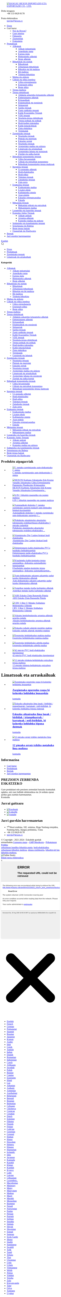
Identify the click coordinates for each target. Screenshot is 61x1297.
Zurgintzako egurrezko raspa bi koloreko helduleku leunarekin (31, 692)
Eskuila (21, 200)
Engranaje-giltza (25, 85)
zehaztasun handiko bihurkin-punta (16, 847)
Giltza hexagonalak (26, 159)
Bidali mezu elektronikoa (12, 857)
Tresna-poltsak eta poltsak (29, 120)
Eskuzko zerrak (25, 141)
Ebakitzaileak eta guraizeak (30, 103)
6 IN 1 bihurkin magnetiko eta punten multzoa (33, 500)
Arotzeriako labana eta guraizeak (33, 151)
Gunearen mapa (20, 842)
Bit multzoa (23, 72)
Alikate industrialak (27, 49)
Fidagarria (17, 36)
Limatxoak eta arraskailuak (30, 149)
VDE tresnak (24, 115)
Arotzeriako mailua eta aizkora (32, 146)
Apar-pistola (23, 195)
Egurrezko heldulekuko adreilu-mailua (29, 645)
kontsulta (16, 699)
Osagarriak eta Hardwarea (24, 231)
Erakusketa (17, 41)
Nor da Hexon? (19, 31)
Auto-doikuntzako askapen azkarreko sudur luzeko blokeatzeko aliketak (31, 582)
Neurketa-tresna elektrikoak (30, 118)
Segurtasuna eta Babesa (23, 226)
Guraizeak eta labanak (22, 355)
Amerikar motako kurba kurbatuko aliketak (31, 590)
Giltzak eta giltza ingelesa (23, 79)
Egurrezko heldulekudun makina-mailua (30, 638)
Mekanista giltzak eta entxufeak (32, 205)
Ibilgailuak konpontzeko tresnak (26, 156)
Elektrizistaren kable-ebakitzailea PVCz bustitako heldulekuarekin (30, 554)
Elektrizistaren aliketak (28, 97)
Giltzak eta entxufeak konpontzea (33, 162)
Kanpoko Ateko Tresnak (23, 213)
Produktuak (12, 43)
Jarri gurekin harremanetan (19, 236)
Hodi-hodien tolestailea (28, 123)
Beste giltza (23, 87)
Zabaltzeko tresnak (26, 179)
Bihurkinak (23, 64)
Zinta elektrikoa (25, 128)
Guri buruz (12, 766)
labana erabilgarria (36, 850)
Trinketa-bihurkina (26, 74)
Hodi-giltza (23, 174)
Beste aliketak (24, 59)
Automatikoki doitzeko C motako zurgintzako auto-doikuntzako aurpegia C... (32, 514)
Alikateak (16, 46)
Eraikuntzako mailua (27, 187)
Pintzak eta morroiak (27, 138)
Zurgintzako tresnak (21, 133)
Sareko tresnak (24, 108)
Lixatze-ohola (24, 190)
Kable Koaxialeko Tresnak (30, 113)
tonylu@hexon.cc (15, 21)
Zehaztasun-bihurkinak (28, 67)
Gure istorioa (18, 33)
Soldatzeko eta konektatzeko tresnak (28, 223)
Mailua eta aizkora (20, 77)
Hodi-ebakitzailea (26, 172)
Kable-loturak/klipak (27, 126)
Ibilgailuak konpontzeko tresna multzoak (36, 164)
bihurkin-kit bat (52, 850)
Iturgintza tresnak (20, 167)
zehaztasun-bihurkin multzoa (14, 850)
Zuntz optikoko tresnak (28, 110)
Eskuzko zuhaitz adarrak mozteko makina (31, 630)
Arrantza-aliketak (26, 218)
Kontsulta (5, 797)
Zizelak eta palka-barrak (29, 154)
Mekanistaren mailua (27, 208)
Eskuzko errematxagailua (29, 197)
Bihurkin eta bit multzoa (29, 69)
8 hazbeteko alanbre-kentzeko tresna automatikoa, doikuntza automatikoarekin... (31, 569)
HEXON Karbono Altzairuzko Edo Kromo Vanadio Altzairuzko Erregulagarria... (31, 489)
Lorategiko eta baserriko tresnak (26, 210)
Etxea (9, 26)
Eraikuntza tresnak (20, 185)
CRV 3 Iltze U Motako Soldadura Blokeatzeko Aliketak (27, 609)
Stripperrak (23, 105)
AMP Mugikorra (36, 842)
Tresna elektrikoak (20, 92)
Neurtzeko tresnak (26, 136)
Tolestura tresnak (25, 177)
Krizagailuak (24, 100)
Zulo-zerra (23, 182)
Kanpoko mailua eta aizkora (30, 221)
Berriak (10, 233)
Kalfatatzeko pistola (27, 192)
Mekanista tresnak (20, 203)
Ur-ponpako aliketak (27, 169)
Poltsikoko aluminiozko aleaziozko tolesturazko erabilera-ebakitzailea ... (28, 529)
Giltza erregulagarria (27, 82)
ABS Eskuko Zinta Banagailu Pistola (29, 598)
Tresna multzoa (19, 90)
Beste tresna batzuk (21, 228)
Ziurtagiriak (17, 38)
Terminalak (23, 131)
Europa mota (24, 54)
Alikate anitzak (25, 215)
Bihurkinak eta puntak (22, 61)
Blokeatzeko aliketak (27, 56)
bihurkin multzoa (8, 852)
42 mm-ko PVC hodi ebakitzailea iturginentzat (33, 655)
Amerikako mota (25, 51)
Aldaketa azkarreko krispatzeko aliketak (36, 95)
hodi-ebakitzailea (41, 847)
